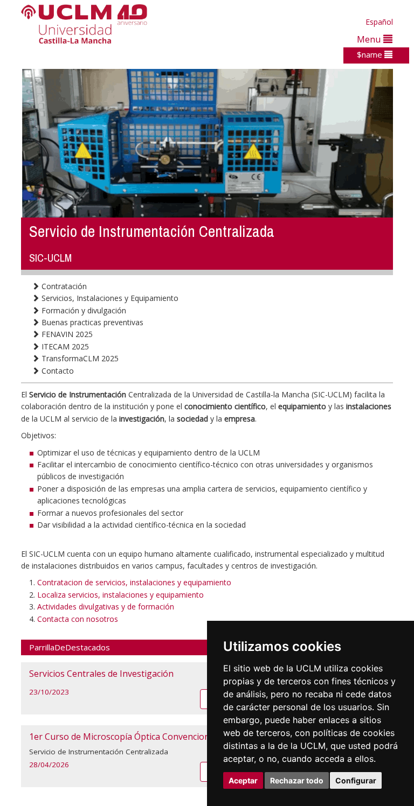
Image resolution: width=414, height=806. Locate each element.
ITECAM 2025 (64, 346)
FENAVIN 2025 (66, 334)
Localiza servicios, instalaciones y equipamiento (120, 595)
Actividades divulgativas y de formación (105, 606)
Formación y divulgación (82, 310)
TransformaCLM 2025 (79, 358)
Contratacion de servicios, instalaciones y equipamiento (134, 582)
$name (370, 54)
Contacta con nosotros (77, 619)
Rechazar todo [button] (296, 780)
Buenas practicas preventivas (91, 322)
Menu (370, 39)
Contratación (63, 286)
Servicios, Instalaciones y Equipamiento (108, 298)
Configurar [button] (355, 780)
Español (379, 22)
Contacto (56, 371)
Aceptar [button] (243, 780)
